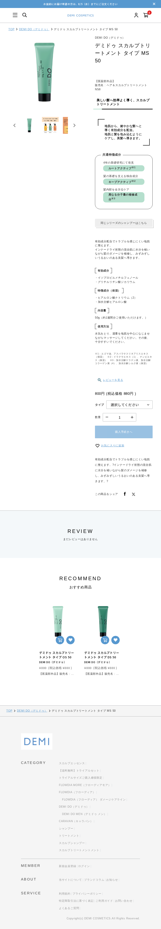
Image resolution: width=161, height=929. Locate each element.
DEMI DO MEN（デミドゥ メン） (84, 814)
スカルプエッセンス (72, 763)
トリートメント (69, 835)
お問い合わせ (123, 900)
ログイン (84, 866)
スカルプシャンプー (72, 843)
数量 (98, 417)
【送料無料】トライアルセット (79, 770)
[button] (29, 125)
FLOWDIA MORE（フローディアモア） (85, 785)
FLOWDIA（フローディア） (77, 792)
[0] (145, 15)
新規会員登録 (67, 866)
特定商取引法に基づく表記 (76, 900)
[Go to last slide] (14, 125)
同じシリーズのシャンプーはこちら (124, 222)
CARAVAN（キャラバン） (76, 821)
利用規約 (64, 893)
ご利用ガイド (104, 900)
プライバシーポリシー (87, 893)
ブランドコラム (94, 879)
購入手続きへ (123, 431)
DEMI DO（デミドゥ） (34, 29)
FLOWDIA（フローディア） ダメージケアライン (94, 799)
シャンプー (66, 828)
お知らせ (112, 879)
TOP (11, 29)
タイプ (99, 405)
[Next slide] (74, 125)
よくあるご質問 (69, 908)
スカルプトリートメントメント (79, 850)
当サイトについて (70, 879)
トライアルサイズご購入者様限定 (80, 777)
